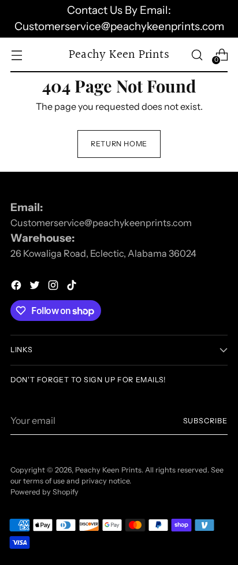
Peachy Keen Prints (108, 470)
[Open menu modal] (16, 55)
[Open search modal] (197, 55)
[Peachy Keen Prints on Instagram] (54, 286)
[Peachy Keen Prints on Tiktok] (73, 286)
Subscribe (205, 420)
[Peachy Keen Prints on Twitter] (36, 286)
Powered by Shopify (44, 492)
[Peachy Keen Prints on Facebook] (17, 286)
